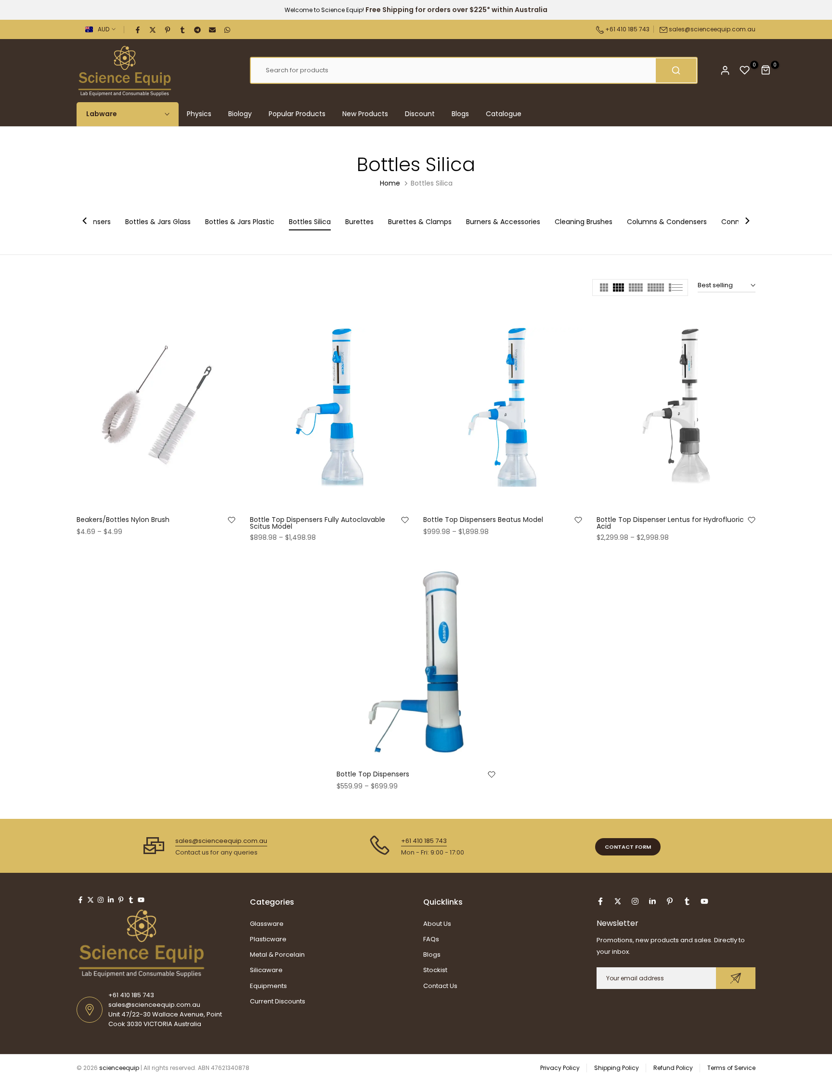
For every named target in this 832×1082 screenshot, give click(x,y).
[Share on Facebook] (138, 29)
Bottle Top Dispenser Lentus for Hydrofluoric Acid (670, 523)
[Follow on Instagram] (100, 900)
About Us (437, 923)
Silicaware (266, 970)
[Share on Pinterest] (168, 29)
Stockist (435, 970)
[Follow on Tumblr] (131, 900)
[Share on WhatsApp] (228, 29)
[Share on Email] (213, 29)
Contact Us (440, 985)
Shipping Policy (616, 1068)
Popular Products (297, 114)
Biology (240, 114)
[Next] (747, 222)
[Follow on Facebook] (80, 900)
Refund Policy (673, 1068)
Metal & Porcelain (277, 954)
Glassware (267, 923)
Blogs (460, 114)
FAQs (431, 939)
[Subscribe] (735, 978)
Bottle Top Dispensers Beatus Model (483, 519)
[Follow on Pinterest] (121, 900)
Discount (420, 114)
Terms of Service (731, 1068)
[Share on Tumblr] (183, 29)
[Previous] (85, 222)
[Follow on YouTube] (141, 900)
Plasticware (268, 939)
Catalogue (503, 114)
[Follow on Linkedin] (111, 900)
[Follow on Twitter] (90, 900)
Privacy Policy (560, 1068)
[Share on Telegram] (198, 29)
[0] (745, 70)
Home (390, 183)
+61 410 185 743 (627, 29)
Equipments (268, 985)
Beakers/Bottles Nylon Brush (123, 519)
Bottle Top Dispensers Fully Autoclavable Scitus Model (317, 523)
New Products (365, 114)
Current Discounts (277, 1001)
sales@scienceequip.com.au (712, 29)
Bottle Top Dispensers (373, 774)
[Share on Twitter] (153, 29)
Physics (199, 114)
